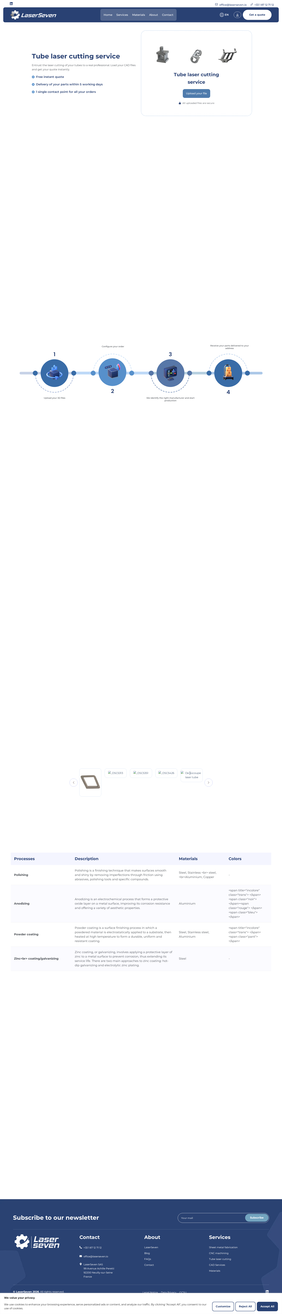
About (153, 14)
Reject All (245, 1306)
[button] (74, 782)
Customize (223, 1306)
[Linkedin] (11, 4)
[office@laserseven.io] (80, 1254)
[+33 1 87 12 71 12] (80, 1245)
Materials (138, 14)
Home (108, 14)
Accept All (267, 1306)
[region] (141, 1303)
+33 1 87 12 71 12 (264, 4)
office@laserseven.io (233, 4)
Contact (167, 14)
